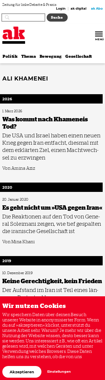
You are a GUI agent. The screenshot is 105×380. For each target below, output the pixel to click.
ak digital (78, 8)
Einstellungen (59, 372)
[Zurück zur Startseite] (13, 33)
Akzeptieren (22, 372)
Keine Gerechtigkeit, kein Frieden (24, 273)
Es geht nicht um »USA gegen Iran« (24, 200)
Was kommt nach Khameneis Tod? (24, 111)
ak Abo (97, 8)
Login (61, 8)
